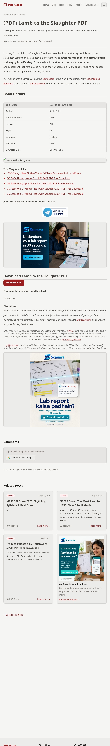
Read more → (43, 525)
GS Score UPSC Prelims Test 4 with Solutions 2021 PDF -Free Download (45, 188)
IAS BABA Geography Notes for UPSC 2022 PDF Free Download (40, 183)
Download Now (13, 282)
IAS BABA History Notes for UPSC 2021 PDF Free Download (38, 178)
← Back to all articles (13, 614)
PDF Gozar (11, 41)
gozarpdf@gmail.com (71, 339)
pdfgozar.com (37, 83)
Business (8, 83)
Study (69, 4)
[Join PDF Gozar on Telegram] (55, 212)
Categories (90, 4)
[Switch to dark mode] (104, 4)
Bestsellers (48, 79)
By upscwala (12, 525)
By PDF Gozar (12, 599)
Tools (61, 4)
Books (10, 495)
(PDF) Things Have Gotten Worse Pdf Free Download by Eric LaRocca (44, 173)
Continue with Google (22, 457)
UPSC (70, 330)
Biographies (93, 79)
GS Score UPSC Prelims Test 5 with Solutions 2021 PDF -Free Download (45, 193)
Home (46, 4)
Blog (54, 4)
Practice (78, 4)
